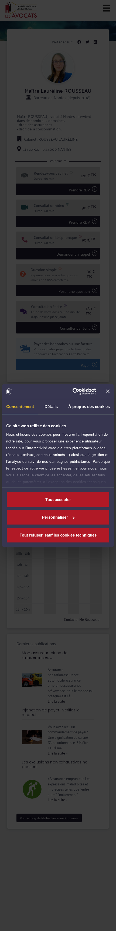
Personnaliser (55, 517)
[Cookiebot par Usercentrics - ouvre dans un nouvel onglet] (73, 391)
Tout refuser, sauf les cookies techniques (58, 534)
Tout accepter (58, 499)
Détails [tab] (51, 406)
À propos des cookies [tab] (89, 406)
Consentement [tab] (20, 406)
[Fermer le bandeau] (108, 391)
